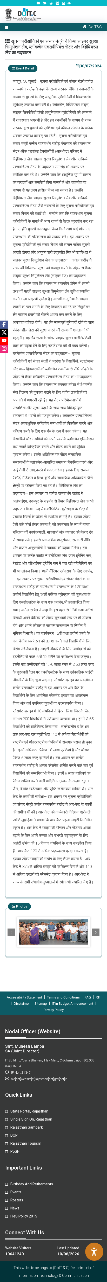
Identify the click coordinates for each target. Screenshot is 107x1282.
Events (16, 1192)
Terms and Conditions (63, 997)
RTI (98, 997)
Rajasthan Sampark (26, 1127)
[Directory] (38, 3)
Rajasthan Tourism (25, 1143)
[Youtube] (4, 341)
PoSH (14, 1151)
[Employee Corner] (57, 3)
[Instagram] (4, 349)
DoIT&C (94, 27)
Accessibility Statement (24, 997)
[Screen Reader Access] (69, 3)
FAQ (88, 997)
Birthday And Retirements (31, 1184)
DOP (14, 1135)
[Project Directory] (44, 3)
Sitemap (41, 1003)
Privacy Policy (54, 1010)
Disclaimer (22, 1003)
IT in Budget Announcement (72, 1003)
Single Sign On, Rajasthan (31, 1119)
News (14, 1208)
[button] (11, 932)
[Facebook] (4, 325)
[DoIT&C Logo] (23, 14)
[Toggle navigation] (6, 27)
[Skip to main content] (63, 3)
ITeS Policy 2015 (23, 1216)
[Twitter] (4, 333)
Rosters (16, 1200)
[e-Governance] (51, 3)
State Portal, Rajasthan (29, 1111)
